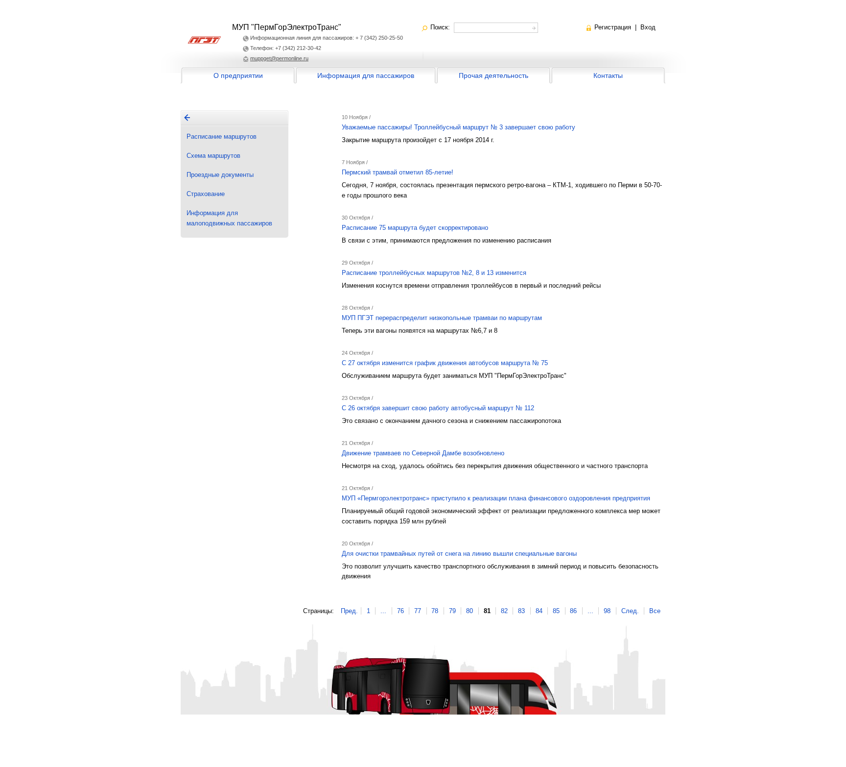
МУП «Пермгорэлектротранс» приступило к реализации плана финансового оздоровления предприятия (496, 498)
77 (417, 611)
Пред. (349, 611)
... (383, 611)
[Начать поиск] (533, 26)
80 (469, 611)
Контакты (608, 75)
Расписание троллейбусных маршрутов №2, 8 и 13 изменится (434, 272)
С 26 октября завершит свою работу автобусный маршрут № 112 (438, 408)
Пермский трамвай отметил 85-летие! (397, 172)
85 (556, 611)
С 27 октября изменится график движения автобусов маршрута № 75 (445, 363)
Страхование (206, 194)
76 (400, 611)
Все (654, 611)
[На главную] (187, 118)
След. (630, 611)
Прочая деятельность (493, 75)
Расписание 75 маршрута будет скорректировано (415, 227)
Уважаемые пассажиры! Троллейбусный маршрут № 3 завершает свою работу (458, 127)
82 (504, 611)
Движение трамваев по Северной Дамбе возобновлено (423, 453)
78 (434, 611)
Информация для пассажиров (365, 75)
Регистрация (612, 27)
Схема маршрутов (213, 155)
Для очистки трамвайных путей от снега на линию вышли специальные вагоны (459, 553)
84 (539, 611)
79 (452, 611)
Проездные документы (220, 174)
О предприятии (238, 75)
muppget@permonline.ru (279, 58)
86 (573, 611)
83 (521, 611)
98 (607, 611)
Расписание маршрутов (222, 136)
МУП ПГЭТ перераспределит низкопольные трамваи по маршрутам (442, 318)
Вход (648, 27)
